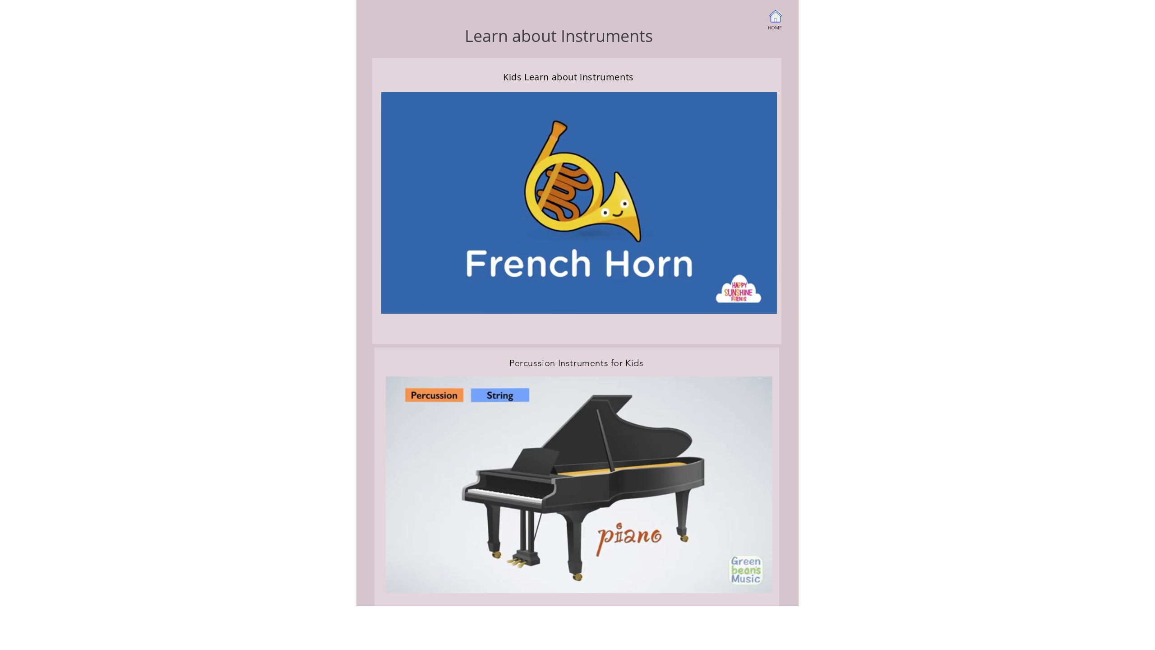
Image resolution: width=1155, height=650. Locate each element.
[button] (765, 304)
